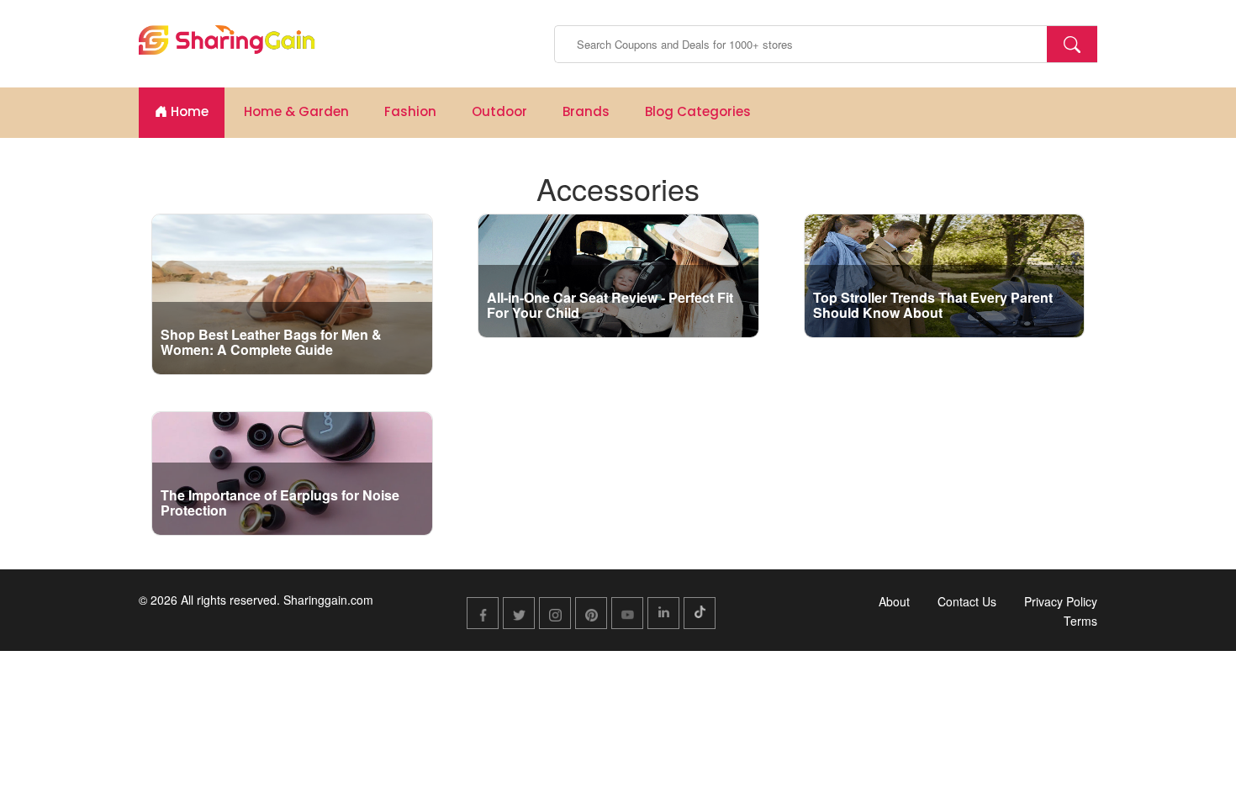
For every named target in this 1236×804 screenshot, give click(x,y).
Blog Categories (698, 111)
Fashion (410, 111)
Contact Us (967, 601)
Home (188, 111)
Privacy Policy (1060, 601)
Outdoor (499, 111)
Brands (586, 111)
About (894, 601)
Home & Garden (296, 111)
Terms (1080, 620)
